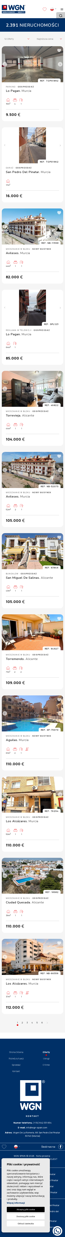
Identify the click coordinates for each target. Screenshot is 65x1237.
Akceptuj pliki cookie (26, 1209)
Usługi (46, 1058)
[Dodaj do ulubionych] (59, 50)
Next (60, 64)
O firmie (46, 1064)
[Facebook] (60, 1146)
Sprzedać (16, 1064)
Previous (5, 64)
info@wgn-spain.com (36, 1127)
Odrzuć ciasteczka (26, 1223)
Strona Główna (16, 1052)
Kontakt (16, 1071)
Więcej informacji (16, 1202)
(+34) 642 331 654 (42, 1122)
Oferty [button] (46, 1052)
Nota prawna (43, 1155)
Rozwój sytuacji (16, 1058)
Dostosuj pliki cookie (25, 1216)
